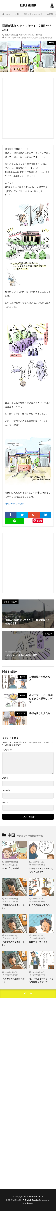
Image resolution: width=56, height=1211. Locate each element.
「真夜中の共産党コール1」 (13, 980)
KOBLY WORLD (28, 5)
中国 (17, 14)
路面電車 (49, 37)
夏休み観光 (21, 37)
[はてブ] (45, 515)
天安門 (29, 37)
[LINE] (14, 521)
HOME (8, 14)
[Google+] (34, 515)
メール (6, 790)
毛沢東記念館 (38, 37)
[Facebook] (10, 515)
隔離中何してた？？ (38, 942)
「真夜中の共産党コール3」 (13, 906)
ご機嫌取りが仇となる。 (39, 678)
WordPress (27, 1203)
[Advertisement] (28, 108)
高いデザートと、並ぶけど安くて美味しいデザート (41, 698)
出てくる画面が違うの (39, 905)
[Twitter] (22, 515)
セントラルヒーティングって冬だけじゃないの (41, 980)
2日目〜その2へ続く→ (16, 503)
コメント (7, 750)
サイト (5, 802)
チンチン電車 (10, 37)
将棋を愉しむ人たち (39, 713)
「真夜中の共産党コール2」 (13, 943)
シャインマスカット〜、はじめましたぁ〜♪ (41, 870)
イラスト (22, 713)
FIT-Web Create (30, 1200)
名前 (5, 778)
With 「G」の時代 (10, 868)
